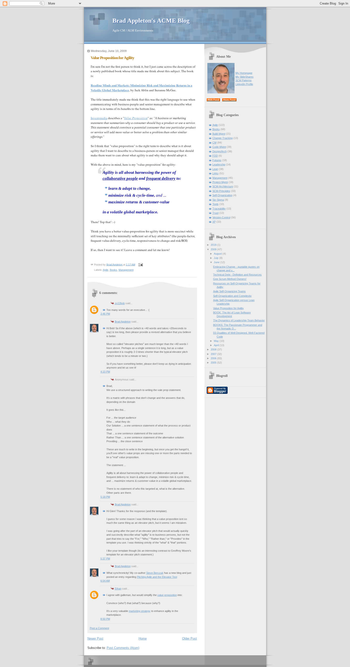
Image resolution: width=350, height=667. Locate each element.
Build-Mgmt (218, 133)
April (217, 345)
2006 (214, 358)
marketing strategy (139, 611)
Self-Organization (222, 195)
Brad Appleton (123, 321)
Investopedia (99, 118)
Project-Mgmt (220, 182)
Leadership (218, 164)
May (217, 340)
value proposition (167, 595)
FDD (215, 155)
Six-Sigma (218, 199)
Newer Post (95, 638)
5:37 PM (105, 558)
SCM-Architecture (222, 186)
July (216, 258)
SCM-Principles (221, 191)
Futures (216, 160)
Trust (215, 212)
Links (215, 173)
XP (214, 221)
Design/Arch (219, 151)
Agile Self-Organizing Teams (229, 291)
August (218, 253)
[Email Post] (140, 264)
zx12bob (120, 303)
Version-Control (221, 217)
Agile (105, 269)
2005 (214, 362)
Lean (215, 169)
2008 (214, 349)
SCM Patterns (243, 80)
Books (113, 269)
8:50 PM (105, 618)
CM (214, 142)
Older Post (189, 638)
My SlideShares (244, 76)
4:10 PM (105, 371)
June (217, 262)
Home (143, 638)
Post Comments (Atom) (123, 648)
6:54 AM (105, 580)
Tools (215, 204)
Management (126, 269)
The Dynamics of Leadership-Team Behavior (239, 320)
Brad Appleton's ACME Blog (151, 20)
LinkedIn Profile (244, 84)
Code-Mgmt (219, 146)
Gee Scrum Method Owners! (229, 278)
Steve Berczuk (154, 572)
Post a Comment (99, 628)
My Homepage (243, 73)
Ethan (118, 588)
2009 (214, 249)
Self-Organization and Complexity (232, 295)
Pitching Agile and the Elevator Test (157, 576)
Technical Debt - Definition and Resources (237, 274)
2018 (214, 244)
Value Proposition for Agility (228, 308)
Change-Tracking (222, 138)
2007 (214, 354)
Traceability (219, 208)
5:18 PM (105, 496)
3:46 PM (105, 313)
